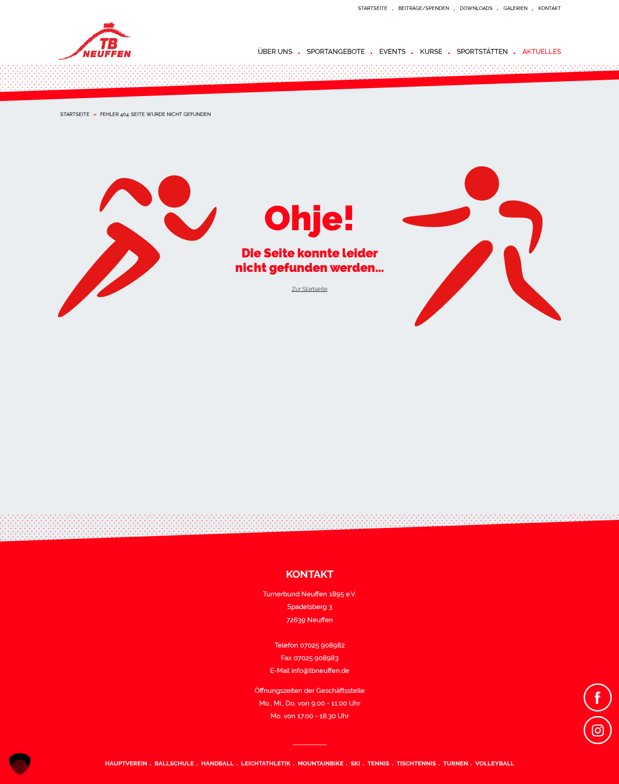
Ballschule (174, 763)
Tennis (378, 763)
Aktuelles (541, 52)
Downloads (476, 8)
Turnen (455, 763)
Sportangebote (336, 52)
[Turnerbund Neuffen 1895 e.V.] (139, 41)
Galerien (515, 8)
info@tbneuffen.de (320, 671)
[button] (20, 764)
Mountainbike (320, 763)
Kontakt (549, 8)
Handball (217, 763)
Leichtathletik (265, 763)
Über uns (275, 52)
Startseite (372, 8)
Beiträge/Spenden (423, 8)
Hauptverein (126, 763)
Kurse (431, 52)
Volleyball (494, 763)
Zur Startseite (310, 288)
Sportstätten (482, 52)
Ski (355, 763)
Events (392, 52)
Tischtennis (416, 763)
